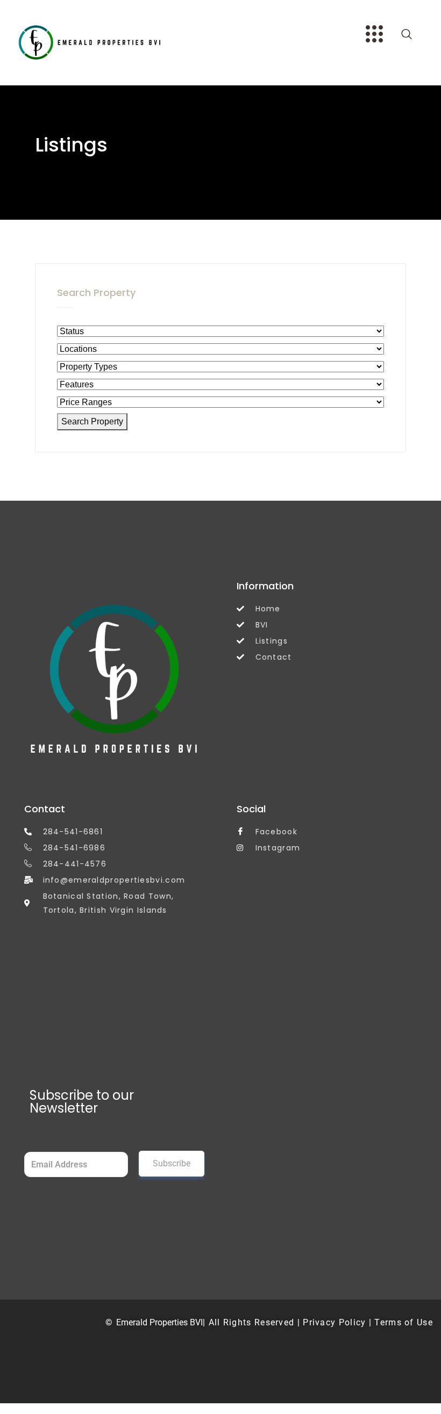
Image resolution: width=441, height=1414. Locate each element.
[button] (406, 35)
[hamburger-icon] (373, 35)
